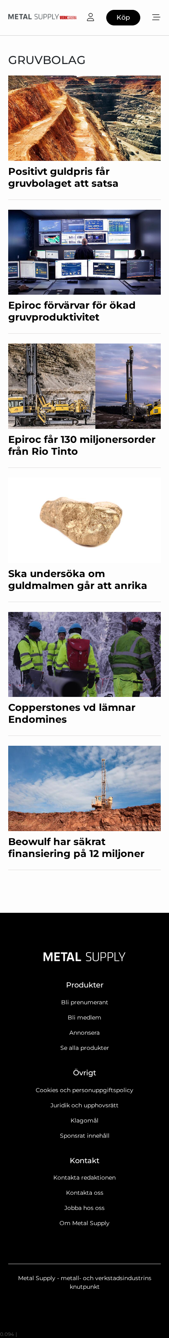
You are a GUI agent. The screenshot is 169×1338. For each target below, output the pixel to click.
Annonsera (84, 1032)
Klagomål (84, 1120)
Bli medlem (84, 1017)
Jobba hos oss (84, 1208)
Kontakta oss (84, 1192)
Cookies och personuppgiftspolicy (84, 1090)
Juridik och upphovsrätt (84, 1105)
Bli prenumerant (84, 1002)
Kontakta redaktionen (84, 1177)
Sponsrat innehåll (85, 1135)
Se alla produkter (84, 1048)
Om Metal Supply (84, 1223)
